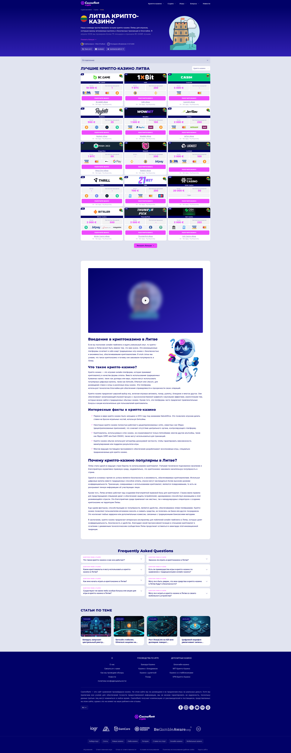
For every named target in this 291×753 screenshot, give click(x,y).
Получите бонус (102, 98)
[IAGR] (94, 729)
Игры (181, 3)
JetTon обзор (189, 136)
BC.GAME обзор (102, 102)
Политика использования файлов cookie (178, 749)
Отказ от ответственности (126, 749)
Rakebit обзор (145, 170)
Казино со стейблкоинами (181, 672)
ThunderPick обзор (145, 236)
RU (83, 707)
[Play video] (145, 300)
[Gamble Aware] (173, 729)
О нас (112, 664)
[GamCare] (122, 729)
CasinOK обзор (189, 102)
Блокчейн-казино (181, 664)
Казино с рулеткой (148, 672)
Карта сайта (203, 749)
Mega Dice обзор (101, 170)
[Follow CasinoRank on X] (191, 707)
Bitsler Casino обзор (102, 236)
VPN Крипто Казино (181, 677)
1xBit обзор (145, 102)
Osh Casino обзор (189, 236)
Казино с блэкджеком (148, 668)
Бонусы (193, 3)
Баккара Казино (148, 664)
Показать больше (144, 245)
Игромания (87, 749)
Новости (206, 3)
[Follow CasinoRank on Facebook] (180, 707)
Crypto (171, 3)
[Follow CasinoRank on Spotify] (202, 707)
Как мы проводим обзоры (112, 672)
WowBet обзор (145, 136)
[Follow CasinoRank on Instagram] (186, 707)
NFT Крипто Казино (181, 668)
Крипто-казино (155, 3)
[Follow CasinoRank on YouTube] (197, 707)
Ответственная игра (104, 749)
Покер (148, 677)
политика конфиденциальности (112, 681)
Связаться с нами (112, 668)
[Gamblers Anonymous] (106, 729)
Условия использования (149, 749)
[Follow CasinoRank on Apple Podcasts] (208, 707)
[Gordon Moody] (142, 729)
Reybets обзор (101, 136)
